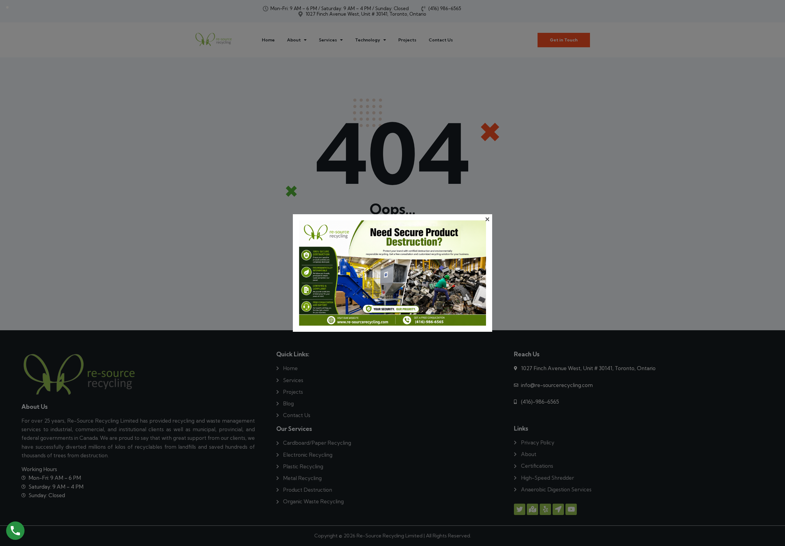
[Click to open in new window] (15, 530)
